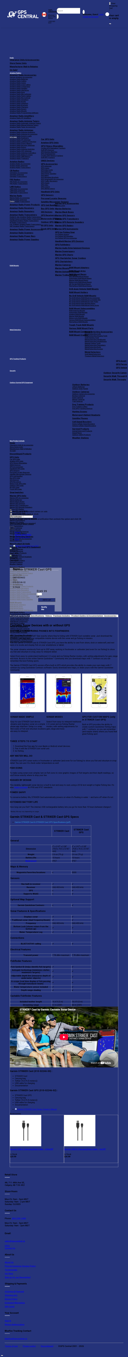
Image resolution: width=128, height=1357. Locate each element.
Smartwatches (17, 492)
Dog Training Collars (79, 407)
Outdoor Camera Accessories (83, 394)
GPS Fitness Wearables (52, 146)
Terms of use (11, 1346)
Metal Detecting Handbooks (95, 340)
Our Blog (9, 1273)
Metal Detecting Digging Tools (96, 336)
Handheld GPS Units (50, 192)
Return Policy (11, 1299)
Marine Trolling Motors (18, 533)
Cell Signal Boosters (82, 422)
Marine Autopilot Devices (19, 532)
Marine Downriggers (65, 251)
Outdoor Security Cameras (20, 629)
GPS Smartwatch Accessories (52, 179)
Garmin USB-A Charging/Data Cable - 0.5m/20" (31, 1149)
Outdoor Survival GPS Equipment (21, 382)
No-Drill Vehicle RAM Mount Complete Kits (84, 300)
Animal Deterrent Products (82, 431)
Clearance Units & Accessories (24, 60)
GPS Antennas (46, 166)
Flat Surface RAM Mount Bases (80, 286)
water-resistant (21, 787)
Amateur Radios (15, 73)
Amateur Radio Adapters (19, 103)
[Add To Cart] (46, 600)
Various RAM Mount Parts (81, 328)
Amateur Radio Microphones (20, 94)
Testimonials (11, 1270)
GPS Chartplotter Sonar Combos (70, 258)
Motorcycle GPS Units (18, 484)
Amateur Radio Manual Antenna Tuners (24, 125)
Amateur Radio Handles (18, 88)
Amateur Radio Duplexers (19, 138)
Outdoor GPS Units (17, 486)
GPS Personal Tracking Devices (21, 639)
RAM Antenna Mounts (77, 311)
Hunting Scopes (79, 411)
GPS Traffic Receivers (49, 181)
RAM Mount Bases (77, 274)
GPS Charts (45, 183)
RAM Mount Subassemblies (82, 308)
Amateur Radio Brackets (19, 105)
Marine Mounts (15, 530)
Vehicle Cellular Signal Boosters (84, 426)
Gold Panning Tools (92, 338)
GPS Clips (44, 185)
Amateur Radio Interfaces (19, 90)
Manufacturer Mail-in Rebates (24, 66)
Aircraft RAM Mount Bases (79, 276)
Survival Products (80, 429)
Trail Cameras (77, 401)
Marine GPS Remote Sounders (69, 222)
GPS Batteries (46, 172)
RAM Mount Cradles (17, 623)
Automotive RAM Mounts (78, 312)
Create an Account (90, 17)
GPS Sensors (47, 195)
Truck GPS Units (16, 489)
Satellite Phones (80, 418)
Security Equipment (19, 626)
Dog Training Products (83, 404)
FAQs (7, 1245)
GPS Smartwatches (48, 154)
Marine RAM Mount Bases (78, 280)
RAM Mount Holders (78, 292)
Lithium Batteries (78, 387)
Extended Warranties (15, 1303)
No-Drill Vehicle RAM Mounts (82, 296)
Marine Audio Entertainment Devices (72, 248)
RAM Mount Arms (77, 271)
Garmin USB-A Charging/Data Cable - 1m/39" (85, 1149)
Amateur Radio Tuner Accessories (23, 127)
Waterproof (30, 861)
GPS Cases (45, 168)
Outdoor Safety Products (81, 435)
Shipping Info (11, 1295)
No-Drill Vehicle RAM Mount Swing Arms (84, 305)
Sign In (8, 1321)
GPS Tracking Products (18, 359)
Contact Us (10, 1248)
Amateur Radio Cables (18, 81)
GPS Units (14, 457)
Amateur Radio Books (18, 102)
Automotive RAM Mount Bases (80, 278)
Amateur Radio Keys (17, 92)
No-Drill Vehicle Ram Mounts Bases (82, 303)
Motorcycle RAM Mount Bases (80, 282)
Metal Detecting (15, 330)
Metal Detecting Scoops (94, 349)
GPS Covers (45, 187)
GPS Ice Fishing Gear (65, 232)
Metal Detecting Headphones (96, 341)
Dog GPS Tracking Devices (82, 408)
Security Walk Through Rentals (21, 630)
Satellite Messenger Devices (55, 202)
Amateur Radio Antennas (21, 130)
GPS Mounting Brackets (49, 177)
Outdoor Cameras (80, 392)
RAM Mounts (14, 265)
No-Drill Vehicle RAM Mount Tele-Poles (83, 302)
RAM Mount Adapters (79, 267)
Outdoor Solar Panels (80, 389)
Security (13, 371)
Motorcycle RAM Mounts (78, 318)
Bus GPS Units (15, 478)
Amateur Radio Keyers (18, 109)
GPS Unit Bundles (16, 476)
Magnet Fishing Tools (92, 343)
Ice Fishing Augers (62, 234)
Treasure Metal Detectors (94, 356)
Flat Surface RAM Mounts (78, 322)
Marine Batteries (63, 209)
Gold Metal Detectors (93, 354)
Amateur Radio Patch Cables (20, 96)
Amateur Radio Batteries (19, 79)
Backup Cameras (78, 396)
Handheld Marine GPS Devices (69, 241)
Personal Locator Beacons (53, 198)
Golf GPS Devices (47, 150)
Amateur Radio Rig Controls (20, 98)
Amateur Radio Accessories (23, 75)
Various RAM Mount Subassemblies (82, 320)
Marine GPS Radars (64, 225)
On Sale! (14, 70)
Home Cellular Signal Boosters (83, 424)
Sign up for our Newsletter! (18, 1277)
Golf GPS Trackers (48, 157)
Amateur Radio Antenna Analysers (22, 132)
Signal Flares (77, 433)
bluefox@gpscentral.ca (16, 1338)
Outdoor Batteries (81, 384)
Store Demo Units (18, 63)
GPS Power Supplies (48, 174)
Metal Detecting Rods (93, 347)
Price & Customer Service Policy (20, 1266)
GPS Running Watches (49, 152)
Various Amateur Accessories (21, 77)
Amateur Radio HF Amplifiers (20, 118)
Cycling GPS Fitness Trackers (52, 156)
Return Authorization (14, 1324)
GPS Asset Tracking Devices (20, 638)
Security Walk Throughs (115, 379)
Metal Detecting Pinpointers (95, 345)
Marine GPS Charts (64, 255)
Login (101, 14)
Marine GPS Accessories (67, 203)
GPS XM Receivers (48, 189)
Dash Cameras (77, 398)
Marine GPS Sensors (65, 215)
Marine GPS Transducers (67, 219)
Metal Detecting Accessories (99, 332)
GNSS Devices (47, 160)
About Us (9, 1262)
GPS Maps (45, 175)
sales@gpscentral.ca (15, 1241)
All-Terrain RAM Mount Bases (80, 284)
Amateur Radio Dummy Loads (21, 136)
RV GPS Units (14, 487)
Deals (12, 58)
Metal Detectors (92, 352)
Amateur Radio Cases (18, 83)
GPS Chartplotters (63, 261)
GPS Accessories (49, 164)
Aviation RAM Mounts (77, 314)
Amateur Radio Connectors (20, 87)
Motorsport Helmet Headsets (86, 415)
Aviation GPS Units (50, 142)
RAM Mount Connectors (19, 621)
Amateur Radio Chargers (19, 107)
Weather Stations (80, 438)
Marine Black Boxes (64, 212)
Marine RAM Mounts (76, 316)
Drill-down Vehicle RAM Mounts (84, 289)
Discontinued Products (20, 454)
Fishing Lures (60, 206)
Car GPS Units (47, 139)
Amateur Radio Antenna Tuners (24, 121)
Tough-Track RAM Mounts (81, 325)
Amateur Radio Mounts (18, 111)
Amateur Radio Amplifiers (22, 116)
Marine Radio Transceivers (20, 202)
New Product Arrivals (17, 441)
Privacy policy (29, 1346)
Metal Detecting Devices (21, 536)
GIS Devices (14, 480)
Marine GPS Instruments (66, 229)
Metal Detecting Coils (93, 334)
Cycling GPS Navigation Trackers (53, 148)
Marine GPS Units (18, 496)
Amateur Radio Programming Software (24, 113)
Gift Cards (9, 1306)
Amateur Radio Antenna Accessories (23, 134)
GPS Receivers (15, 482)
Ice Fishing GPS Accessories (66, 238)
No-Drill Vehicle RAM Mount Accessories (84, 298)
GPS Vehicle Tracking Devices (21, 641)
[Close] (110, 23)
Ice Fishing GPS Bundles (64, 236)
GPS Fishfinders (62, 245)
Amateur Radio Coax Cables (20, 85)
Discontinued (47, 1346)
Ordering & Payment (14, 1291)
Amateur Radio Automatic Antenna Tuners (25, 123)
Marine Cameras (63, 265)
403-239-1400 (18, 1218)
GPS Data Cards (47, 170)
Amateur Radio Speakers (19, 100)
